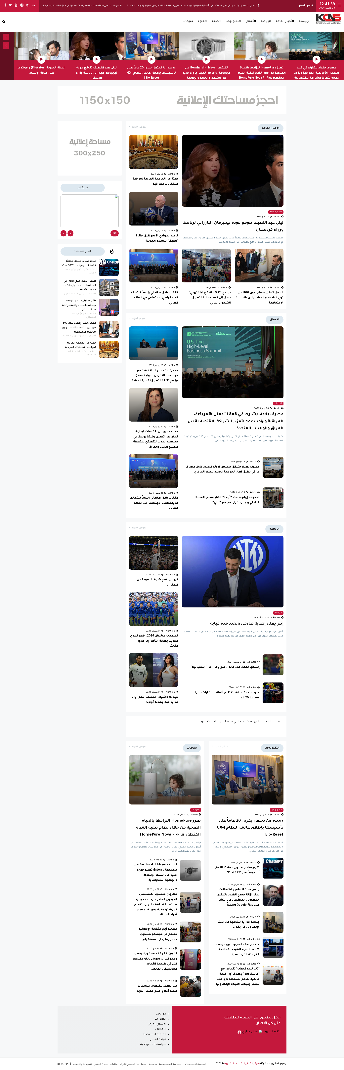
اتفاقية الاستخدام (154, 1034)
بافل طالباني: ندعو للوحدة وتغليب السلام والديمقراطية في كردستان (79, 305)
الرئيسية (305, 21)
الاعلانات (160, 1029)
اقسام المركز (157, 1024)
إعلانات (114, 1064)
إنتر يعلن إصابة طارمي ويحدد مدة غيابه (246, 624)
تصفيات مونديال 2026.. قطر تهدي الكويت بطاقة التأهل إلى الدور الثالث (154, 641)
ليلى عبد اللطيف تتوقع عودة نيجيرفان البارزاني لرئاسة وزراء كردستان (96, 73)
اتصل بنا (160, 1019)
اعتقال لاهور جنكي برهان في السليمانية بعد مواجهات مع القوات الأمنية (79, 286)
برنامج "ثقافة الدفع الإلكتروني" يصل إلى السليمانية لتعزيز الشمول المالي (210, 298)
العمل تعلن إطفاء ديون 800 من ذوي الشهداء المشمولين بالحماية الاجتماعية (259, 298)
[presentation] (6, 37)
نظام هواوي (249, 1032)
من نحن (161, 1014)
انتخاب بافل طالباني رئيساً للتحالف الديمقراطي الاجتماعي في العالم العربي (154, 298)
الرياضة (266, 21)
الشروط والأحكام (83, 1064)
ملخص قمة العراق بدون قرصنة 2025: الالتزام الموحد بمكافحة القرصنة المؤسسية (238, 949)
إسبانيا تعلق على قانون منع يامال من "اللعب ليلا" (225, 667)
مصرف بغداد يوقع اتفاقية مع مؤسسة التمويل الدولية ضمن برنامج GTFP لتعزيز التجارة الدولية (155, 376)
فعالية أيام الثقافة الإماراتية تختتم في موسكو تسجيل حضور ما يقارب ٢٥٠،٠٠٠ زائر (158, 934)
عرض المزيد (139, 127)
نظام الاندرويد (271, 1032)
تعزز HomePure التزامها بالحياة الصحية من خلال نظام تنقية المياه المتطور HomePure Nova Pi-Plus (78, 6)
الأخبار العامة (285, 21)
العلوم (202, 21)
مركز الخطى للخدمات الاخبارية (241, 1063)
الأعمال (271, 6)
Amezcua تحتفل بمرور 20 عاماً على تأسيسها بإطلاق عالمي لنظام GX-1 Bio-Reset (151, 73)
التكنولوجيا (233, 21)
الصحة (216, 21)
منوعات (134, 6)
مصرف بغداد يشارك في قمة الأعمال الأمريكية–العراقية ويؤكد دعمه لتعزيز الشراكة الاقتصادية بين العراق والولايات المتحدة (205, 6)
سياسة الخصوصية (153, 1044)
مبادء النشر (158, 1039)
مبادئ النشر (101, 1064)
